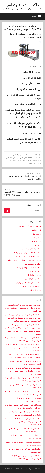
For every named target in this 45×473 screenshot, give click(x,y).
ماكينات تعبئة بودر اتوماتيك (31, 249)
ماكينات (24, 160)
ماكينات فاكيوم (35, 271)
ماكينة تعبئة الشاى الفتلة (32, 286)
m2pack (31, 158)
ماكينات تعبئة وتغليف (22, 4)
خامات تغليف (36, 241)
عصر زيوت (37, 245)
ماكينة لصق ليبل (35, 290)
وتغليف (31, 163)
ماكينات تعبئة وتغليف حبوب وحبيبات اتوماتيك (25, 256)
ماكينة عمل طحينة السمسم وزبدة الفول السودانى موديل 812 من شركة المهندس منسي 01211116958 (23, 347)
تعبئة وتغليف (36, 238)
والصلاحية (37, 163)
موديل (9, 160)
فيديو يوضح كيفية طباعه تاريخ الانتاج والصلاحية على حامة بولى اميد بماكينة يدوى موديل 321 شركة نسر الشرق (23, 308)
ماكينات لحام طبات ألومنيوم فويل (28, 283)
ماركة (30, 160)
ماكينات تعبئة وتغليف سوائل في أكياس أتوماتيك (24, 260)
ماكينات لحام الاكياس (33, 279)
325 (36, 158)
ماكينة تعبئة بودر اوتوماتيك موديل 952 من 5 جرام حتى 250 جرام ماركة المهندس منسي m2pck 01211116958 (23, 371)
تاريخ (7, 158)
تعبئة (39, 160)
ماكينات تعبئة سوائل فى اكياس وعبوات (27, 253)
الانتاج (25, 158)
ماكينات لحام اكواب (34, 275)
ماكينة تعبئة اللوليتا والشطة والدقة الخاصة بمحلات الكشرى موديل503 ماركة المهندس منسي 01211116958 (23, 422)
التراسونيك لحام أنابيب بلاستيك (30, 226)
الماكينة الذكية (35, 230)
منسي (14, 160)
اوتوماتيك (13, 158)
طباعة (34, 160)
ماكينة (19, 160)
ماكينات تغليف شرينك (33, 264)
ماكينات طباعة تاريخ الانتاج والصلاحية (25, 155)
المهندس (20, 158)
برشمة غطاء (36, 234)
